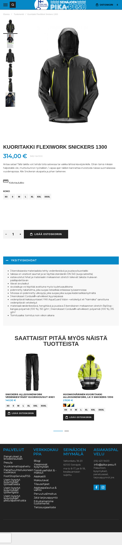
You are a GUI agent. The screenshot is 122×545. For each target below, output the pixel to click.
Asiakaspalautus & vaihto (45, 489)
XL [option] (32, 196)
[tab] (61, 260)
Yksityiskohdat (24, 260)
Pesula (8, 462)
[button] (10, 41)
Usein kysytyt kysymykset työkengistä (12, 490)
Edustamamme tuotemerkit (44, 502)
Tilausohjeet (42, 484)
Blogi (37, 461)
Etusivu (6, 14)
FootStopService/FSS (17, 476)
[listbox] (61, 197)
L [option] (25, 196)
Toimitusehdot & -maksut (45, 471)
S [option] (12, 196)
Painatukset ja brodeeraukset (13, 457)
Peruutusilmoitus (45, 493)
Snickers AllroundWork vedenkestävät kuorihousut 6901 (30, 396)
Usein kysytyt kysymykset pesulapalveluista (15, 498)
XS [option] (6, 196)
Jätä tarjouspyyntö (46, 497)
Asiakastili (40, 476)
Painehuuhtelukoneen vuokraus (18, 471)
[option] (64, 405)
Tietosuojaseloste (45, 507)
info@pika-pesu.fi (105, 464)
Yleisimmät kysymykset (41, 465)
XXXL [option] (47, 196)
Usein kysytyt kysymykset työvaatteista (12, 482)
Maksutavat (41, 480)
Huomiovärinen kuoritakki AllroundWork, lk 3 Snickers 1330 (88, 396)
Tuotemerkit (19, 14)
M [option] (19, 196)
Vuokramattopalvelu (17, 466)
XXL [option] (39, 196)
